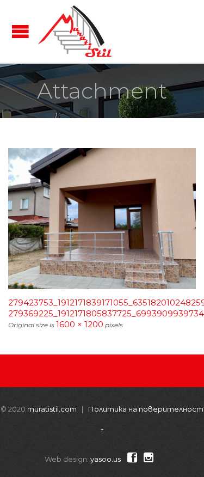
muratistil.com (52, 409)
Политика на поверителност (145, 409)
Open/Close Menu (20, 31)
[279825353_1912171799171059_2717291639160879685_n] (102, 218)
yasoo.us (105, 459)
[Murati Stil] (75, 31)
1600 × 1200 (79, 324)
